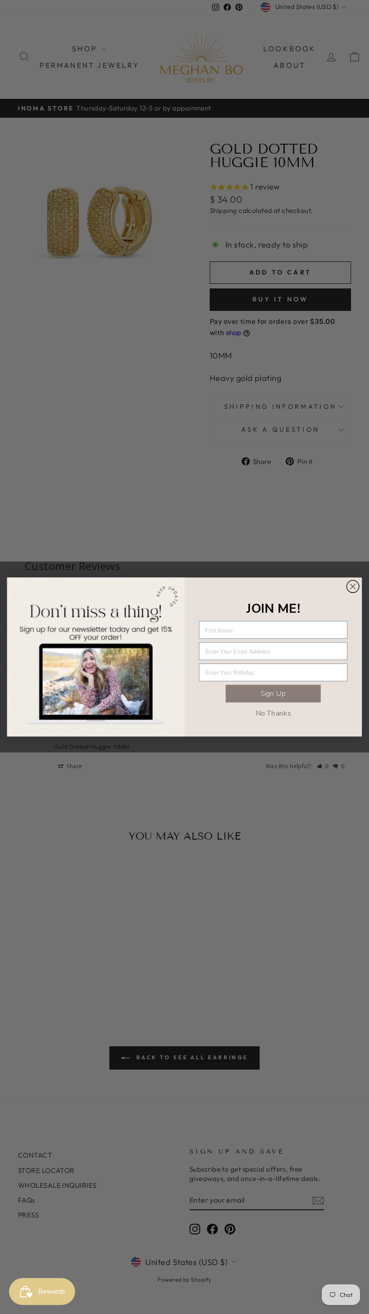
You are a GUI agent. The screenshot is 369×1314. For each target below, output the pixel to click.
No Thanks (273, 713)
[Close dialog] (352, 586)
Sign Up (273, 693)
